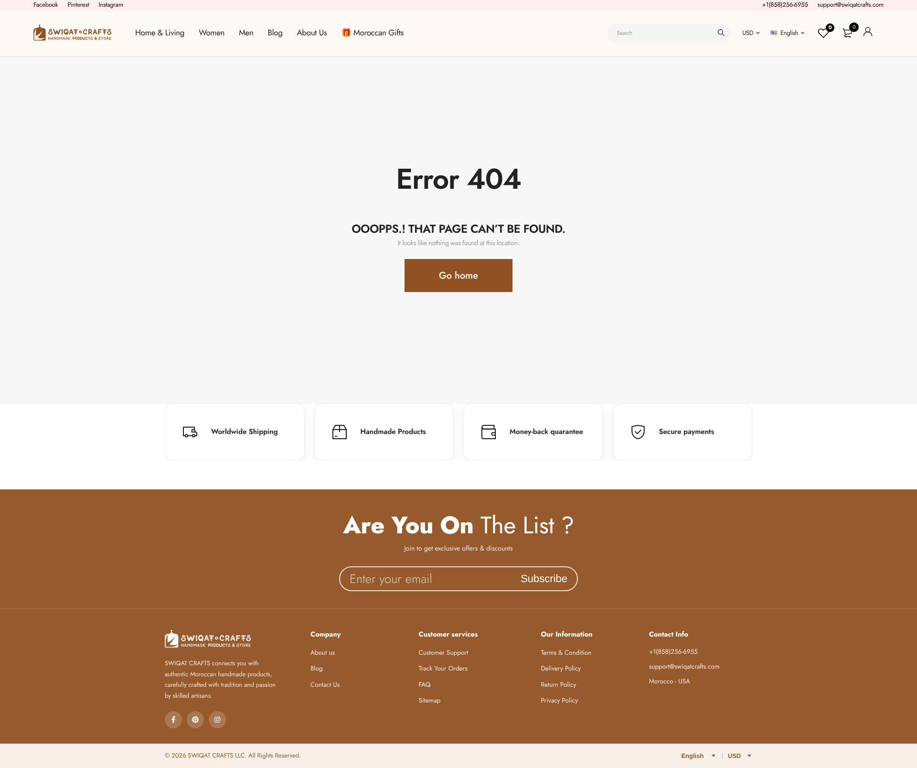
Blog (275, 33)
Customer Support (444, 653)
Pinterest (78, 4)
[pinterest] (195, 719)
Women (211, 33)
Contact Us (325, 685)
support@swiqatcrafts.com (851, 4)
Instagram (110, 4)
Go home (458, 275)
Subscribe (544, 578)
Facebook (45, 4)
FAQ (425, 685)
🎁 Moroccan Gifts (372, 33)
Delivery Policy (561, 668)
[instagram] (217, 719)
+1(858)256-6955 (785, 4)
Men (246, 33)
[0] (847, 33)
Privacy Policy (559, 700)
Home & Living (159, 33)
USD (747, 32)
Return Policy (558, 685)
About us (322, 653)
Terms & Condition (566, 653)
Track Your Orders (443, 668)
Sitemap (430, 700)
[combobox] (669, 33)
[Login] (868, 33)
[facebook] (173, 719)
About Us (312, 33)
